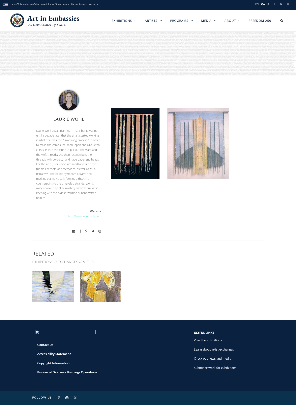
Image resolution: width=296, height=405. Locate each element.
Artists (151, 21)
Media (206, 21)
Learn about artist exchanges (214, 349)
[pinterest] (86, 231)
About (230, 21)
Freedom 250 (260, 21)
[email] (73, 231)
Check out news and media (212, 358)
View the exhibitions (208, 340)
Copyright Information (53, 363)
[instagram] (99, 231)
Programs (179, 21)
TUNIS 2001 (100, 293)
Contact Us (45, 345)
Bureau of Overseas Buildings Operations (67, 372)
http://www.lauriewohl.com (84, 216)
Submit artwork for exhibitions (215, 368)
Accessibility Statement (54, 354)
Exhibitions (122, 21)
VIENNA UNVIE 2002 (53, 293)
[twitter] (92, 231)
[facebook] (80, 231)
